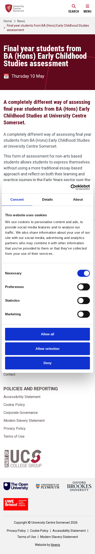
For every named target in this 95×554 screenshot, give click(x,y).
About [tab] (78, 199)
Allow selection (48, 348)
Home (8, 21)
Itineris (55, 545)
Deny (47, 363)
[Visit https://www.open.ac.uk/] (16, 486)
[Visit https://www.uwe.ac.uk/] (16, 504)
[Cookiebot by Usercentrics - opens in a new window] (70, 187)
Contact (9, 374)
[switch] (83, 286)
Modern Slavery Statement (24, 420)
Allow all (47, 334)
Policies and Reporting (31, 388)
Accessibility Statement (22, 397)
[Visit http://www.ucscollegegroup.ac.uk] (23, 458)
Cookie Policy (14, 405)
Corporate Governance (21, 413)
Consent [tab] (17, 199)
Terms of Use (14, 436)
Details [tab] (47, 199)
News (21, 21)
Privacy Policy (15, 428)
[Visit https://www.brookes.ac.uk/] (79, 486)
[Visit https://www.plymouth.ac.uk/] (47, 486)
